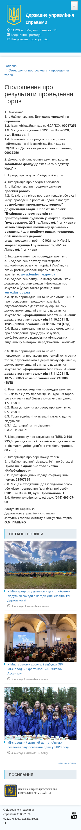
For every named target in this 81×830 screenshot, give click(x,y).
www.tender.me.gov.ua (38, 274)
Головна (10, 65)
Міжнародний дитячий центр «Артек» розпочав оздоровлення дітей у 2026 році (38, 744)
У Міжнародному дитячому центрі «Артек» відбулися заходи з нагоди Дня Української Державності (38, 595)
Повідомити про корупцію (29, 39)
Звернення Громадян (26, 34)
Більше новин (66, 763)
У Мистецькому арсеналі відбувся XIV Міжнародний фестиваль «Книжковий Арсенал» (35, 668)
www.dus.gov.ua (17, 292)
